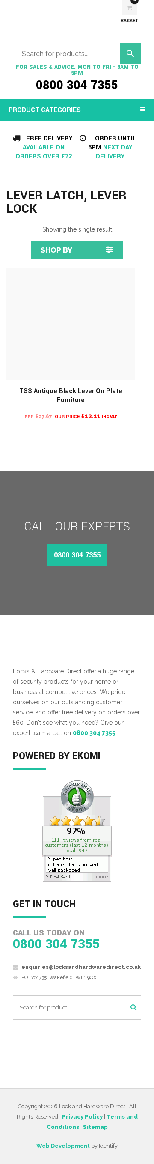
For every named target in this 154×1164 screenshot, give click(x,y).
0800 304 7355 (77, 85)
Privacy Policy (82, 1116)
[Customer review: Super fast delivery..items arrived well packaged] (77, 831)
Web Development (63, 1146)
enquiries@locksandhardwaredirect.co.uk (81, 967)
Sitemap (95, 1127)
